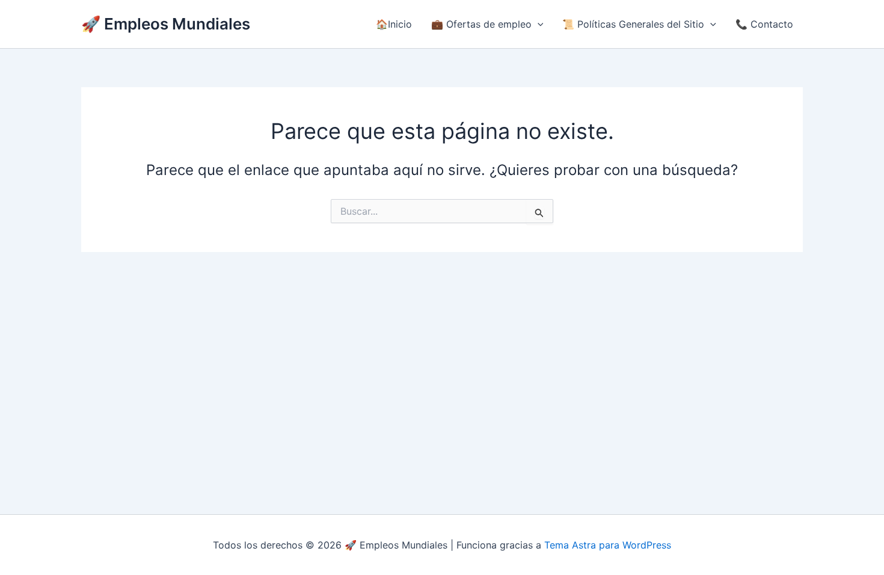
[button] (538, 24)
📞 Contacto (764, 24)
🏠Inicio (394, 24)
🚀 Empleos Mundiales (165, 23)
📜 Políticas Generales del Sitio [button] (633, 24)
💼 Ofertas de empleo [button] (481, 24)
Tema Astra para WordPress (607, 545)
